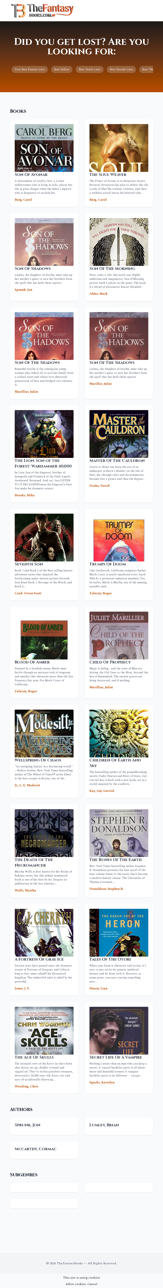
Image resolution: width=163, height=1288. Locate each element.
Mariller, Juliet (100, 383)
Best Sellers (61, 69)
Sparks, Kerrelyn (101, 1082)
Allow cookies (76, 1284)
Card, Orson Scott (28, 593)
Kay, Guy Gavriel (101, 790)
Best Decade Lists (121, 69)
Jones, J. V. (22, 988)
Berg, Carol (23, 199)
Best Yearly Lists (89, 69)
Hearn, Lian (98, 988)
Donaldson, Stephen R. (106, 888)
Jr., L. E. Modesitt (27, 785)
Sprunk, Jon (23, 289)
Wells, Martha (25, 890)
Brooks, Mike (25, 495)
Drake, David (99, 485)
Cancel (92, 1284)
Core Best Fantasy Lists (30, 69)
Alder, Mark (98, 293)
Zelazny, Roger (100, 593)
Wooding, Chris (26, 1086)
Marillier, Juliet (26, 391)
